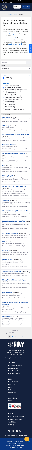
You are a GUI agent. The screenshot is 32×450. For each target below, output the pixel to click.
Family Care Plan (7, 316)
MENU (25, 7)
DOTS (3, 242)
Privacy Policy (9, 358)
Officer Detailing (7, 292)
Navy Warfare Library (8, 145)
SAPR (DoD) (5, 126)
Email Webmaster (21, 358)
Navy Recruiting (17, 447)
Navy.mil (16, 441)
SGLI (3, 165)
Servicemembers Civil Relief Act (11, 271)
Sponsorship (5, 200)
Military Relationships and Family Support (14, 280)
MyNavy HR (16, 445)
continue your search (15, 44)
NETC (23, 445)
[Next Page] (25, 336)
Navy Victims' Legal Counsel (10, 233)
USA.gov (9, 441)
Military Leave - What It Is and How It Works (14, 186)
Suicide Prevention (7, 259)
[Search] (28, 62)
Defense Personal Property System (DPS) (13, 221)
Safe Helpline (6, 117)
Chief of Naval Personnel (16, 350)
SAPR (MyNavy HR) (7, 176)
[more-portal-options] (26, 439)
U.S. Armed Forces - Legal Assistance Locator (15, 211)
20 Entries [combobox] (15, 330)
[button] (16, 75)
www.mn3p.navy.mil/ (10, 34)
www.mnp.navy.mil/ (9, 38)
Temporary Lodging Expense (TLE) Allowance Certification (15, 303)
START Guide (6, 250)
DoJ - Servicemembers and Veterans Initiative (15, 134)
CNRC (9, 447)
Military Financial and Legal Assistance (13, 153)
